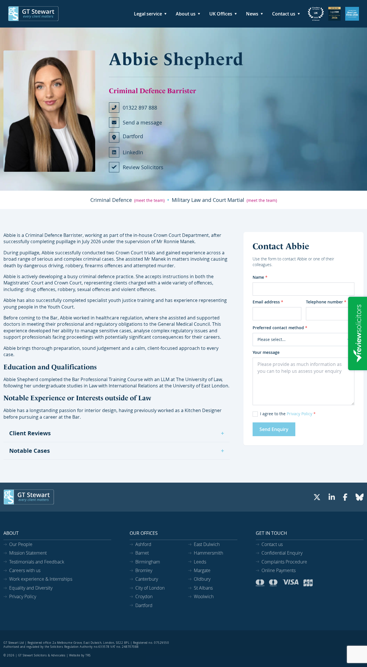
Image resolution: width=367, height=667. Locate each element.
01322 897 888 (140, 107)
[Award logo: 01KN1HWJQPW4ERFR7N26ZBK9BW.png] (352, 14)
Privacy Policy (299, 413)
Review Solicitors (143, 167)
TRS (88, 655)
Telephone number (326, 302)
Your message (266, 352)
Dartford (133, 136)
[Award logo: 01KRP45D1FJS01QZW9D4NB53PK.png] (316, 14)
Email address (268, 302)
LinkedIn (133, 152)
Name (260, 277)
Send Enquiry (273, 429)
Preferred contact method (280, 327)
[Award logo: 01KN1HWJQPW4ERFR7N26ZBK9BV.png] (334, 14)
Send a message (142, 122)
